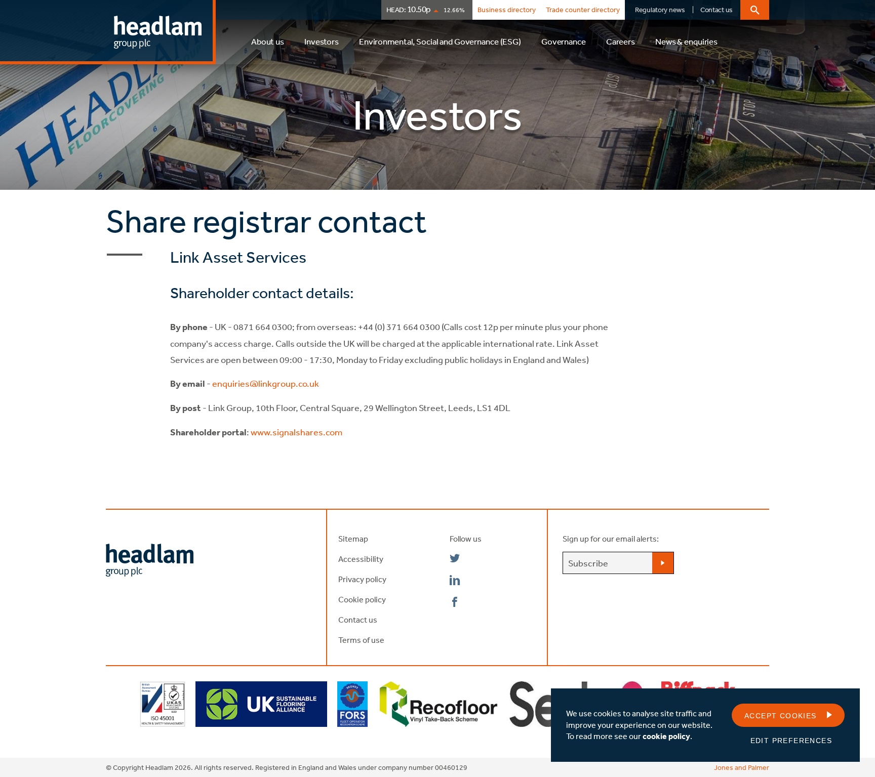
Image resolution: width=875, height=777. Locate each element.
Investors (321, 41)
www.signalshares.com (296, 431)
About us (267, 41)
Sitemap (353, 539)
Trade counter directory (583, 9)
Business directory (507, 9)
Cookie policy (362, 599)
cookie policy (666, 736)
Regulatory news (660, 9)
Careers (620, 41)
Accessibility (360, 559)
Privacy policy (362, 579)
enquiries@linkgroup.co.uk (266, 383)
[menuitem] (267, 46)
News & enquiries (686, 41)
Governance (563, 41)
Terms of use (361, 640)
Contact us (716, 9)
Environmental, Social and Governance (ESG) (440, 41)
